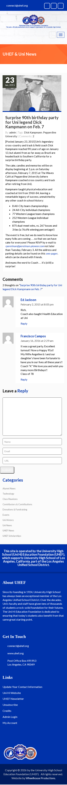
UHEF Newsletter (13, 698)
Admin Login (10, 716)
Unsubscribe (10, 704)
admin (12, 132)
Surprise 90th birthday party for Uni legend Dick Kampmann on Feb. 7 (32, 122)
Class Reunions (10, 499)
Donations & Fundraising (15, 509)
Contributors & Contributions (17, 504)
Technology (8, 493)
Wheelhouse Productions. (41, 778)
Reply (24, 323)
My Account (10, 722)
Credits (7, 710)
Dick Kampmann (33, 132)
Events (6, 514)
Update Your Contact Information (22, 686)
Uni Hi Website (12, 692)
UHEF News (8, 530)
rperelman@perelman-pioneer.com (24, 246)
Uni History (8, 520)
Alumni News (9, 488)
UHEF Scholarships (12, 535)
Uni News (7, 525)
